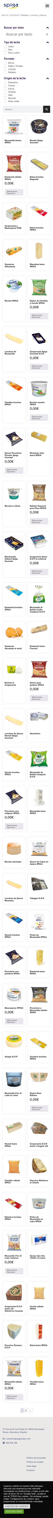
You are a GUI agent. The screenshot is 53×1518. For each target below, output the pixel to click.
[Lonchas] (5, 69)
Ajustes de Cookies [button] (16, 1506)
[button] (47, 6)
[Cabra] (5, 46)
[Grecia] (5, 88)
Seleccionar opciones (12, 192)
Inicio (4, 15)
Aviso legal (31, 1466)
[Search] (46, 109)
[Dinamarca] (5, 82)
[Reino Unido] (5, 101)
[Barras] (5, 62)
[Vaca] (5, 49)
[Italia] (5, 95)
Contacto (31, 1470)
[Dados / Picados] (5, 66)
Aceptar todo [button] (14, 1511)
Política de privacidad (36, 1458)
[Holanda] (5, 91)
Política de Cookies (35, 1462)
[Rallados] (5, 72)
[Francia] (5, 85)
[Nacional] (5, 98)
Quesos (14, 15)
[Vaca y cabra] (5, 52)
